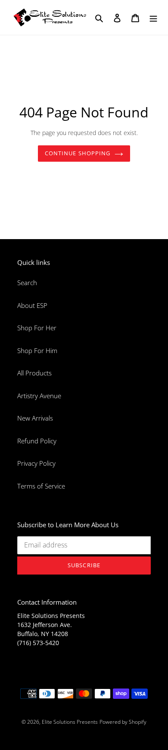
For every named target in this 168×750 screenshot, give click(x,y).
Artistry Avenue (39, 395)
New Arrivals (35, 418)
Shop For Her (36, 327)
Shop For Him (37, 350)
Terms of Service (41, 486)
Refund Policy (36, 440)
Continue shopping (77, 153)
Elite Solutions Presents (70, 721)
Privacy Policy (36, 463)
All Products (34, 373)
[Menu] (153, 17)
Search (27, 282)
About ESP (32, 305)
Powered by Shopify (123, 721)
